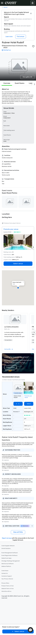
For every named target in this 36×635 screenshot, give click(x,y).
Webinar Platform (6, 566)
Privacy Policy (5, 583)
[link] (15, 319)
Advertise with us (6, 591)
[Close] (31, 13)
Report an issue (7, 538)
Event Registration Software (9, 555)
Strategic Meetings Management (11, 561)
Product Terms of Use (8, 585)
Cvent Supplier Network (8, 545)
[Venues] (32, 3)
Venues (5, 7)
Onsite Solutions (6, 548)
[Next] (34, 84)
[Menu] (2, 2)
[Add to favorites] (33, 46)
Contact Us (5, 573)
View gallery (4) (27, 77)
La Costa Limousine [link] (11, 327)
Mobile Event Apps (7, 558)
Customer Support (7, 576)
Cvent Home (5, 570)
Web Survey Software (8, 563)
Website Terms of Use (8, 588)
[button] (18, 287)
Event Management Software (10, 552)
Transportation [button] (8, 340)
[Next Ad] (33, 247)
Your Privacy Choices (7, 578)
